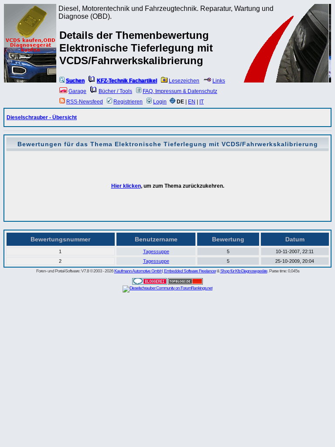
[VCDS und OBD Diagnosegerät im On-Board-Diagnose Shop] (30, 54)
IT (201, 102)
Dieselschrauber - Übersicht (42, 117)
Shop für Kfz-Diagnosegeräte (243, 270)
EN (191, 102)
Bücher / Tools (115, 91)
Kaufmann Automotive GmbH (138, 270)
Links (218, 81)
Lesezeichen (184, 81)
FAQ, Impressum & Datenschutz (180, 91)
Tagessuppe (156, 251)
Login (160, 102)
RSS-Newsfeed (84, 102)
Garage (77, 91)
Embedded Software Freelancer (190, 270)
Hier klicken (126, 186)
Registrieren (128, 102)
